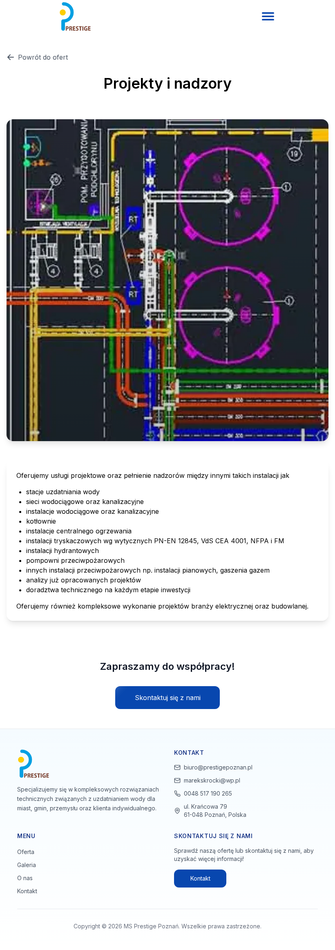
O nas (25, 877)
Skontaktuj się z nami (168, 698)
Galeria (26, 864)
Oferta (25, 851)
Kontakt (27, 891)
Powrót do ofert (43, 57)
